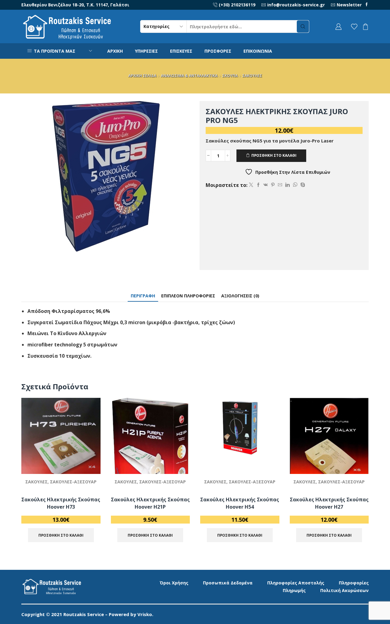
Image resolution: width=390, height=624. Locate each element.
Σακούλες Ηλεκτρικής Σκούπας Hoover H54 (239, 503)
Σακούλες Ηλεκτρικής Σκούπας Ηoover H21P (150, 503)
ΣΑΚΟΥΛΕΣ (252, 75)
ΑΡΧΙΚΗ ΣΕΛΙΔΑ (142, 75)
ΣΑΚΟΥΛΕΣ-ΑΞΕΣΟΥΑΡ (73, 482)
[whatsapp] (295, 185)
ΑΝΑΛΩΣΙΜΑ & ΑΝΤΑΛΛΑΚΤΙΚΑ (189, 75)
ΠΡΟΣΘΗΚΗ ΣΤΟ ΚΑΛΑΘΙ (273, 155)
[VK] (265, 185)
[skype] (302, 185)
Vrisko (144, 614)
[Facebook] (367, 4)
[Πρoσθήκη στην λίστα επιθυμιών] (89, 461)
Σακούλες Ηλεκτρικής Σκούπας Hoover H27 (329, 503)
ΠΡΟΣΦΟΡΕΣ (217, 51)
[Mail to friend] (280, 185)
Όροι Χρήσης (174, 583)
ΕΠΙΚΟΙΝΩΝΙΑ (257, 51)
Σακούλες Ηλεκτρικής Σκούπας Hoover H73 (60, 503)
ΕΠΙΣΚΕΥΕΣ (181, 51)
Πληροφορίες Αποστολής (295, 583)
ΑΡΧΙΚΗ (115, 51)
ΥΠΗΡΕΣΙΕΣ (146, 51)
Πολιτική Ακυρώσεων (344, 590)
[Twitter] (251, 185)
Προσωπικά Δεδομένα (228, 583)
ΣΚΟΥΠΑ (230, 75)
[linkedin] (287, 185)
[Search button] (303, 26)
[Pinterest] (272, 185)
